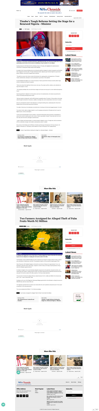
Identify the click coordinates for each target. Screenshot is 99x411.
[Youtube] (27, 396)
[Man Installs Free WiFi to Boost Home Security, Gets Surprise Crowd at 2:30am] (67, 60)
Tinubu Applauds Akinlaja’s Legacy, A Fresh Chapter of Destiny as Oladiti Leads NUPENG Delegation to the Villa (24, 206)
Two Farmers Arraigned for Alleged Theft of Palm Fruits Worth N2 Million (27, 137)
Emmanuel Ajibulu (21, 209)
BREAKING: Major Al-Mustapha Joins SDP (51, 137)
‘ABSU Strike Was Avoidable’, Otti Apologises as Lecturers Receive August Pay (76, 69)
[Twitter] (72, 36)
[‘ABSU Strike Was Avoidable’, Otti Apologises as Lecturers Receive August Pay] (67, 69)
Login (60, 166)
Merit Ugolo (27, 29)
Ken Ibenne (54, 208)
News (48, 399)
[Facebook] (70, 36)
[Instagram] (21, 396)
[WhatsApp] (78, 36)
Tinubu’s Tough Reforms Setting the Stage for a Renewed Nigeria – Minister (36, 130)
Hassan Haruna (37, 208)
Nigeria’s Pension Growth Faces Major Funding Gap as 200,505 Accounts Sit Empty (57, 205)
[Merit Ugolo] (19, 146)
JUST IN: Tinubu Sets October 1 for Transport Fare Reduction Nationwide (76, 80)
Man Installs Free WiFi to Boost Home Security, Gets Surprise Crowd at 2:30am (76, 60)
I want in (73, 48)
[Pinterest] (75, 36)
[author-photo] (17, 209)
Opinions (48, 394)
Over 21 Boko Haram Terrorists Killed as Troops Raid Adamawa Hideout (76, 64)
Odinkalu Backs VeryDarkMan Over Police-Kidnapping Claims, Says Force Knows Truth (76, 75)
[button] (18, 10)
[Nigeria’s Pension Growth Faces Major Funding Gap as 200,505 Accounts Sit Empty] (58, 197)
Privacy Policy (78, 51)
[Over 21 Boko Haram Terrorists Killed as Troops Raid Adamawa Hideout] (67, 65)
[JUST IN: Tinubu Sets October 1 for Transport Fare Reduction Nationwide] (67, 80)
